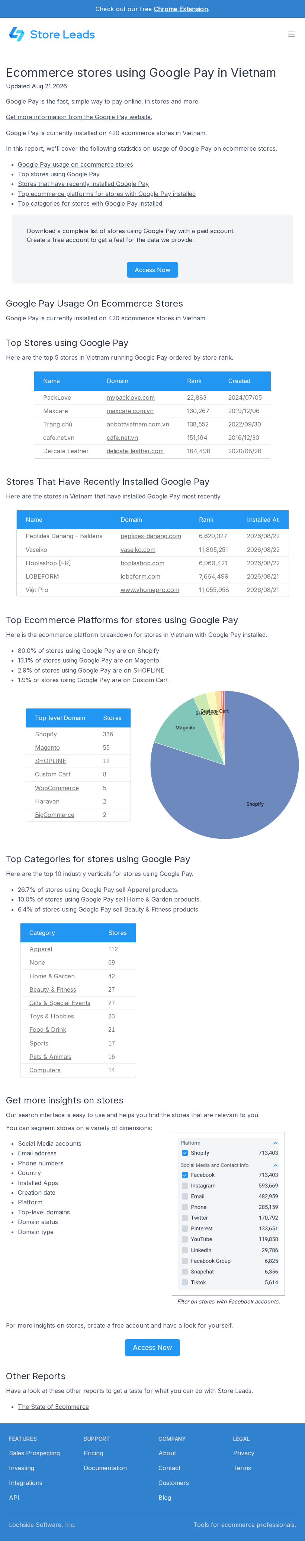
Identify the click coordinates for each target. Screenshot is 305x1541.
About (167, 1453)
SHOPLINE (50, 761)
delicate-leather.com (135, 451)
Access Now (152, 270)
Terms (242, 1468)
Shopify (46, 734)
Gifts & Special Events (59, 1003)
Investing (21, 1468)
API (14, 1497)
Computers (45, 1070)
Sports (38, 1043)
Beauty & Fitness (52, 989)
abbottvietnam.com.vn (138, 424)
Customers (173, 1482)
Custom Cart (52, 774)
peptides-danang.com (151, 536)
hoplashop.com (142, 563)
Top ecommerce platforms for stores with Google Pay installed (107, 193)
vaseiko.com (138, 549)
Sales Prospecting (34, 1453)
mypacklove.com (131, 397)
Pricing (93, 1453)
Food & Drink (47, 1029)
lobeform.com (140, 576)
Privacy (243, 1453)
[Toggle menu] (291, 34)
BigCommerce (54, 814)
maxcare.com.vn (130, 411)
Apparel (40, 949)
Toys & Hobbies (51, 1016)
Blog (164, 1497)
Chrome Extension (181, 9)
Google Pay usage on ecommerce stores (75, 164)
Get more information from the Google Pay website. (79, 117)
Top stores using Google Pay (59, 174)
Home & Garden (52, 976)
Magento (47, 747)
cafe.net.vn (122, 437)
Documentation (105, 1468)
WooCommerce (57, 788)
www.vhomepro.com (150, 589)
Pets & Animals (50, 1056)
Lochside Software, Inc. (42, 1524)
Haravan (47, 801)
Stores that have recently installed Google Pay (83, 183)
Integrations (25, 1482)
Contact (169, 1468)
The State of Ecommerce (53, 1406)
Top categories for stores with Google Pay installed (90, 203)
